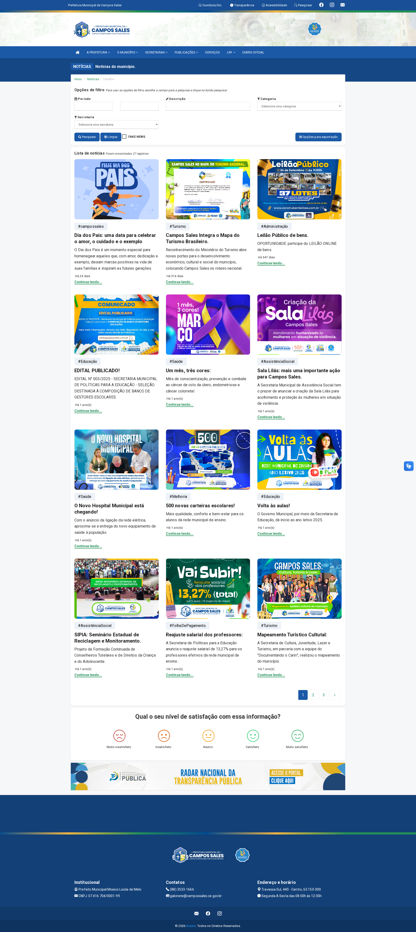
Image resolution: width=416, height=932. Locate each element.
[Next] (334, 695)
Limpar (112, 137)
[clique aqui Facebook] (208, 913)
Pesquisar (88, 137)
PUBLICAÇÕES (185, 52)
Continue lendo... (88, 282)
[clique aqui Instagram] (219, 913)
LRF (230, 52)
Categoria (268, 99)
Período (84, 99)
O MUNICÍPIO (126, 52)
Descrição (177, 99)
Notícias (93, 79)
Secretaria (85, 117)
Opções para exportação (320, 137)
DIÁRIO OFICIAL (253, 52)
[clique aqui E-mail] (196, 913)
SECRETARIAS (155, 52)
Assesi (191, 926)
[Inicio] (77, 52)
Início (78, 79)
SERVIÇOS (212, 52)
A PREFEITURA (97, 52)
